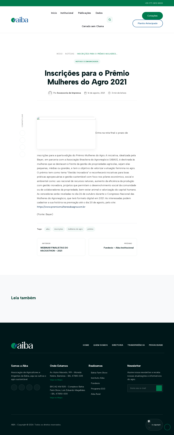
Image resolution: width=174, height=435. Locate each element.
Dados (99, 13)
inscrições (58, 229)
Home (86, 345)
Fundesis (95, 383)
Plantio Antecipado (148, 23)
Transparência (136, 345)
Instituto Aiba (97, 378)
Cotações (152, 15)
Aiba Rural (95, 394)
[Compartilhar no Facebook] (22, 147)
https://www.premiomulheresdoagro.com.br (61, 206)
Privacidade (156, 345)
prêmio (90, 229)
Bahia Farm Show (99, 372)
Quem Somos (100, 345)
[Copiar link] (22, 154)
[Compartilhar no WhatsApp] (22, 133)
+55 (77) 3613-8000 (154, 3)
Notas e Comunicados (87, 61)
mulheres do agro (75, 229)
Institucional (66, 13)
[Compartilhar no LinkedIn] (22, 140)
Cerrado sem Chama (93, 26)
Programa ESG (98, 388)
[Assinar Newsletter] (159, 388)
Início (54, 13)
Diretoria (117, 345)
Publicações (84, 13)
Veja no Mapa (56, 380)
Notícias (69, 54)
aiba (47, 229)
